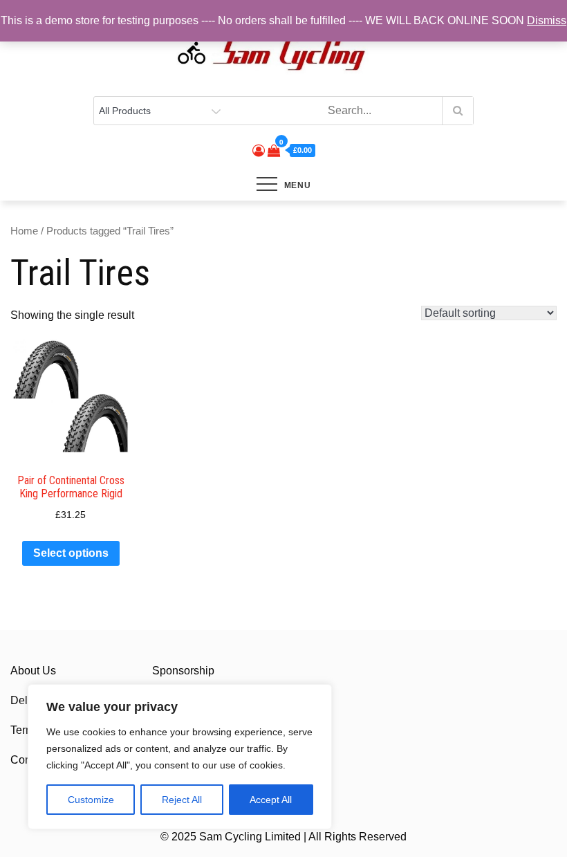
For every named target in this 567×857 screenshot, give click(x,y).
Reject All (182, 799)
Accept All (271, 799)
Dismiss (546, 20)
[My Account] (258, 151)
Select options (71, 553)
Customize (91, 799)
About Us (33, 670)
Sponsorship (183, 670)
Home (24, 231)
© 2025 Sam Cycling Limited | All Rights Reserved (283, 836)
